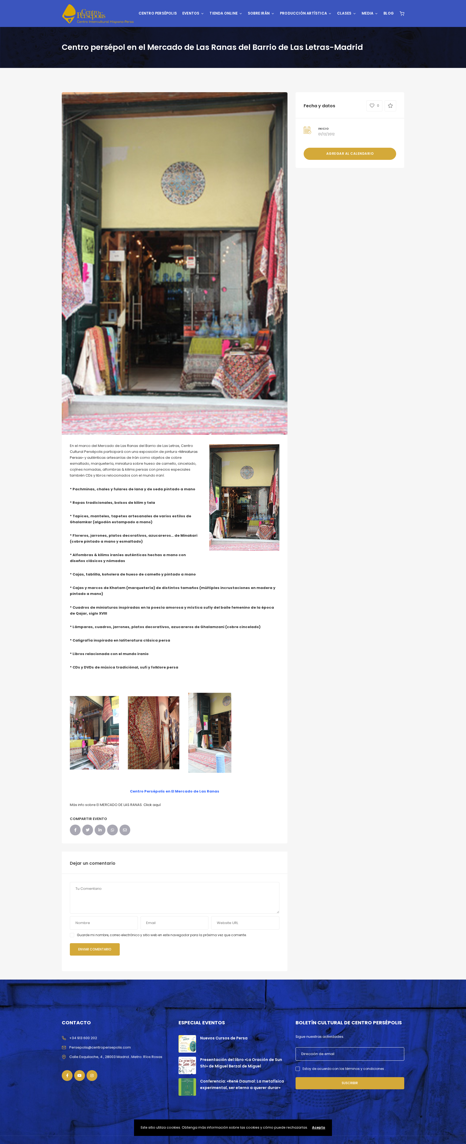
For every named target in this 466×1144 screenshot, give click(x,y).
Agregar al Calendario (350, 153)
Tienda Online (224, 13)
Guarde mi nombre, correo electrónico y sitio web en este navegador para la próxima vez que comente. (162, 935)
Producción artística (303, 13)
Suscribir (350, 1083)
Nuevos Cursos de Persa (224, 1038)
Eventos (190, 13)
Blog (388, 13)
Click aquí (152, 804)
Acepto (318, 1127)
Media (367, 13)
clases (344, 13)
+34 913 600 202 (83, 1037)
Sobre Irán (259, 13)
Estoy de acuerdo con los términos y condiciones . (344, 1068)
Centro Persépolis (158, 13)
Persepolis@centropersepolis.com (100, 1047)
